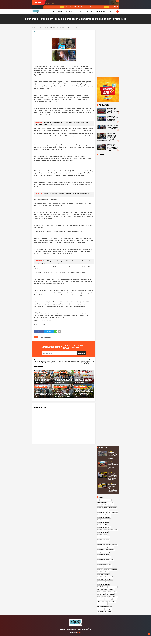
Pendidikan (109, 592)
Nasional (60, 11)
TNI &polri (106, 599)
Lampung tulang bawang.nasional (102, 532)
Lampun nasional (100, 507)
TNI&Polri (114, 599)
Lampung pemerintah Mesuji (110, 549)
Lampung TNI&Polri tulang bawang (102, 572)
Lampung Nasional (100, 547)
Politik (104, 594)
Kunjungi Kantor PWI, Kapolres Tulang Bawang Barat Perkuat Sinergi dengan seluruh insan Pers (63, 380)
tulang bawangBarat (108, 609)
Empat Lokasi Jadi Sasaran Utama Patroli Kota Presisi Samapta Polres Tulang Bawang (112, 128)
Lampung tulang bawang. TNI (112, 529)
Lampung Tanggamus (108, 567)
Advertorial (102, 500)
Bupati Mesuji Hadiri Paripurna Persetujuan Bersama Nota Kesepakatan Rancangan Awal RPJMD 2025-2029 (112, 147)
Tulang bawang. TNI (100, 609)
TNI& (110, 599)
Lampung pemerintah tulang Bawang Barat (104, 557)
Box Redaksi (63, 629)
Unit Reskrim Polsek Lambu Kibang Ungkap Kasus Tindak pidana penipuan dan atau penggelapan (71, 7)
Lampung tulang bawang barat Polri (102, 510)
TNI (103, 599)
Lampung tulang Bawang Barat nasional (103, 584)
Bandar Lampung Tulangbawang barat (103, 502)
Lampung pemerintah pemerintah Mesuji (103, 552)
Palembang (99, 592)
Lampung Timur (106, 569)
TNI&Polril (98, 601)
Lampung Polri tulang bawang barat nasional (104, 564)
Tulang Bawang (104, 601)
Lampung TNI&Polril (100, 579)
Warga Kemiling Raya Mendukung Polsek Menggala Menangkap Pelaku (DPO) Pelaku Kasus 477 (113, 111)
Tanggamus (99, 599)
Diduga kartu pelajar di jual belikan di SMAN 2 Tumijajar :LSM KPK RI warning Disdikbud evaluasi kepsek (112, 477)
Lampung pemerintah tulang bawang (103, 554)
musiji (102, 589)
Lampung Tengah (100, 569)
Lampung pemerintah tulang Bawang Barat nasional (105, 559)
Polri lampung (112, 594)
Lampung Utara (111, 587)
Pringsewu (99, 596)
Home (53, 11)
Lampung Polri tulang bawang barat (102, 562)
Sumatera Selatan (112, 596)
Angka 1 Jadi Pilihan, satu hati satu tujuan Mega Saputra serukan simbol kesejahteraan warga (83, 380)
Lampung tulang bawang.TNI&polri (102, 542)
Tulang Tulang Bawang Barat (101, 611)
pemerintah (104, 592)
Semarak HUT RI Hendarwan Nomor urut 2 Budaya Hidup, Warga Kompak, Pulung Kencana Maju (115, 7)
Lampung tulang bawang (113, 507)
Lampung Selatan (100, 567)
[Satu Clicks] (75, 626)
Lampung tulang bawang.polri (102, 535)
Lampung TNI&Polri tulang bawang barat (103, 574)
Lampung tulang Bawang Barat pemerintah (104, 515)
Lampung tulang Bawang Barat (46, 337)
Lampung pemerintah (100, 549)
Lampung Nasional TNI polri (109, 547)
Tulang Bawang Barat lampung (102, 604)
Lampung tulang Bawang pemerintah (103, 522)
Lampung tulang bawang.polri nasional (103, 537)
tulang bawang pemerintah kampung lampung (104, 606)
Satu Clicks (79, 633)
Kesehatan (99, 505)
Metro (98, 589)
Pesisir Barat (99, 594)
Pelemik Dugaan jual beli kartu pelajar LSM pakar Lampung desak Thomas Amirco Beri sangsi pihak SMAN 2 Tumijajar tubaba (43, 380)
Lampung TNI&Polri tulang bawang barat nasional (105, 577)
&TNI (98, 500)
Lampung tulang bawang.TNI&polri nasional (104, 544)
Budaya (112, 502)
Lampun (112, 505)
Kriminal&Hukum (105, 505)
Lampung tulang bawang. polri (102, 529)
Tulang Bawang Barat (112, 601)
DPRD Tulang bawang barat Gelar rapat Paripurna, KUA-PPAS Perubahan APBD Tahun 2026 (44, 395)
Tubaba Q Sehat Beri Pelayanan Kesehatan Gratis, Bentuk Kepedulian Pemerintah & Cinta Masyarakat (113, 119)
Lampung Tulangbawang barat (102, 587)
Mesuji (116, 587)
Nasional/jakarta (111, 589)
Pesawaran (115, 592)
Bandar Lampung (108, 500)
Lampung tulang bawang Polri (102, 512)
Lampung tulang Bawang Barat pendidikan (103, 517)
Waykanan (109, 611)
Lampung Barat (114, 544)
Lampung (105, 507)
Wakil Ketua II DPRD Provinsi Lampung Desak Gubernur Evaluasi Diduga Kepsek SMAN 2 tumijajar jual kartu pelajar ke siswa (112, 488)
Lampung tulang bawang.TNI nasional (103, 539)
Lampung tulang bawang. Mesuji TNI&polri (103, 527)
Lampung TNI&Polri (114, 569)
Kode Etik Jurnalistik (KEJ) (84, 629)
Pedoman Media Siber (72, 629)
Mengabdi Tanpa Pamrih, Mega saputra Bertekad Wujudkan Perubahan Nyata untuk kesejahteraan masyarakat (64, 395)
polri (107, 594)
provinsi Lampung (105, 596)
